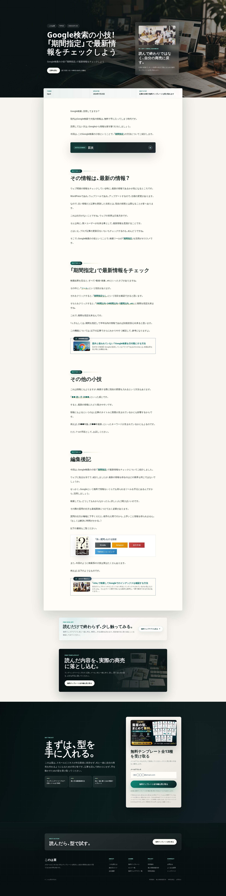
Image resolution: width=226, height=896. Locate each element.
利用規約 (150, 864)
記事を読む (53, 70)
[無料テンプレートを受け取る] (113, 842)
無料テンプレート (134, 864)
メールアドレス (136, 769)
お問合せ (170, 864)
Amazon (120, 545)
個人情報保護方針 (153, 868)
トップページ (171, 871)
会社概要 (112, 871)
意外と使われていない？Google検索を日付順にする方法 (119, 343)
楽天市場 (137, 545)
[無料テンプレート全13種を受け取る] (113, 670)
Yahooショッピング (106, 551)
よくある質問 (171, 868)
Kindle (103, 545)
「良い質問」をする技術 (106, 539)
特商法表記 (151, 871)
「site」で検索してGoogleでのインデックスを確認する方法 (120, 583)
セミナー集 (131, 868)
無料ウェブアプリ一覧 (135, 871)
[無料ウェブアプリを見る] (113, 629)
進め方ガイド (113, 868)
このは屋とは (113, 864)
